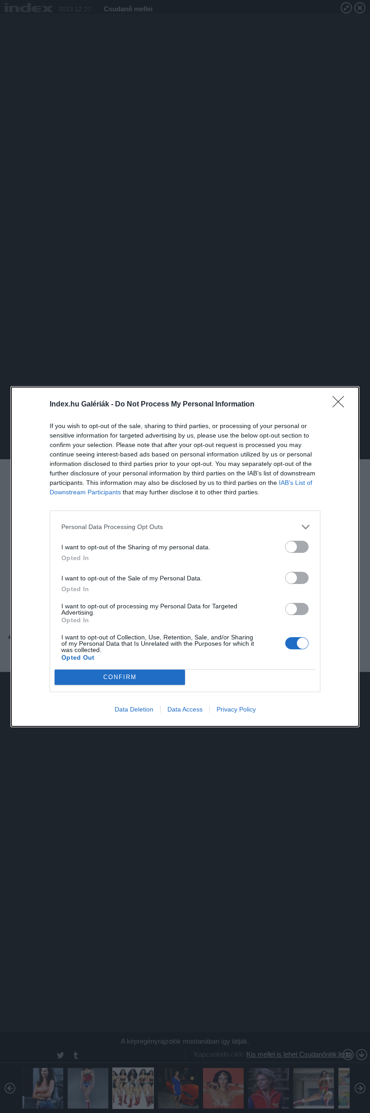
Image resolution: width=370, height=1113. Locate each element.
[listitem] (185, 527)
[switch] (297, 547)
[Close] (341, 404)
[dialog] (185, 556)
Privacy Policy (236, 709)
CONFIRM (120, 677)
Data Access (185, 709)
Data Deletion (134, 709)
